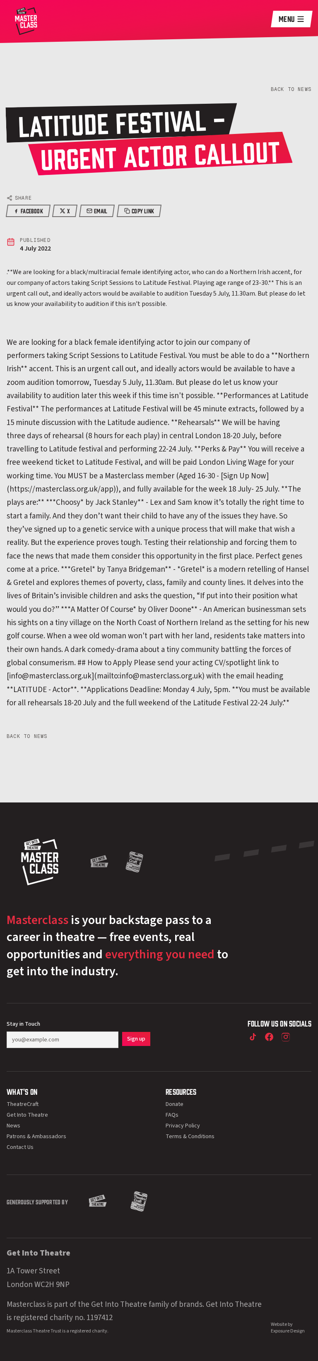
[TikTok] (253, 1037)
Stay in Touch (23, 1024)
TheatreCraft (23, 1104)
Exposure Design (288, 1331)
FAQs (172, 1115)
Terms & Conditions (190, 1136)
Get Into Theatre (27, 1115)
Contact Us (20, 1147)
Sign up (136, 1039)
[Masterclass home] (26, 20)
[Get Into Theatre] (99, 862)
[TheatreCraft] (135, 862)
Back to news (291, 89)
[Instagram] (286, 1037)
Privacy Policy (183, 1126)
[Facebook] (269, 1037)
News (13, 1126)
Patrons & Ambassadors (36, 1136)
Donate (174, 1104)
